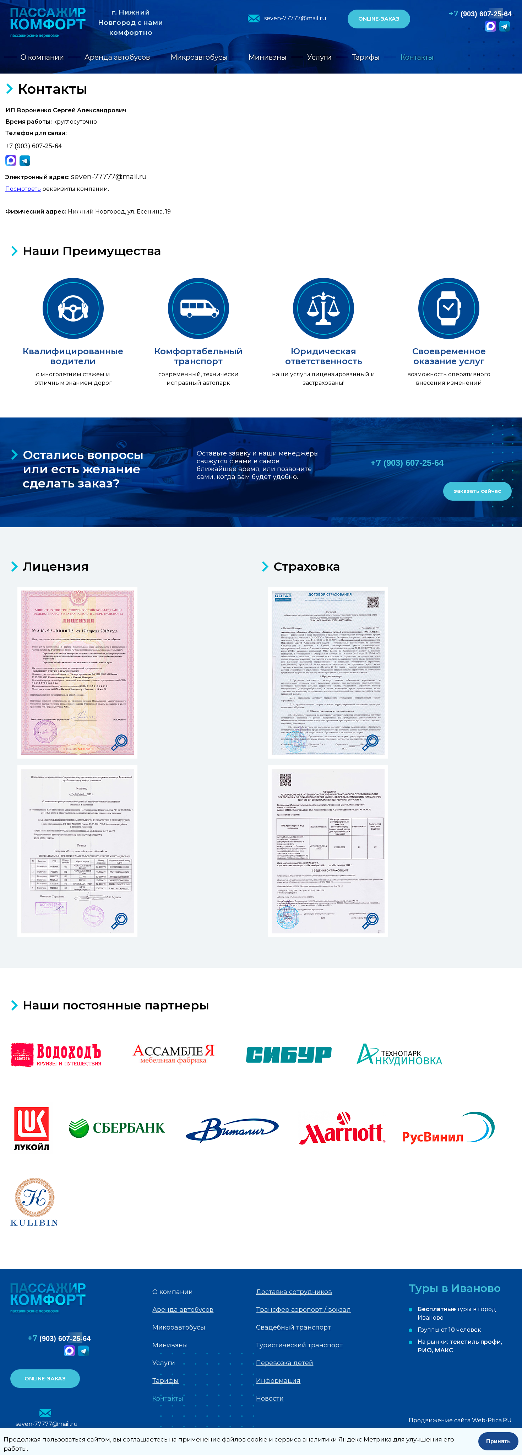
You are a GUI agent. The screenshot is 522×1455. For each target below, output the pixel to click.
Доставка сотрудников (294, 1292)
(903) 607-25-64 (480, 13)
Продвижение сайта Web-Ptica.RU (460, 1420)
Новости (270, 1398)
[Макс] (491, 29)
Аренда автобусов (117, 57)
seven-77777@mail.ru (295, 18)
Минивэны (267, 57)
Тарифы (366, 57)
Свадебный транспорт (293, 1327)
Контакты (417, 57)
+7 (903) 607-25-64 (33, 146)
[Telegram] (505, 29)
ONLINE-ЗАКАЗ (378, 18)
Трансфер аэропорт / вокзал (303, 1310)
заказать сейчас (477, 490)
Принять (498, 1441)
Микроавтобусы (199, 57)
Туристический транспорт (299, 1345)
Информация (278, 1381)
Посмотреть (23, 188)
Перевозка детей (284, 1363)
